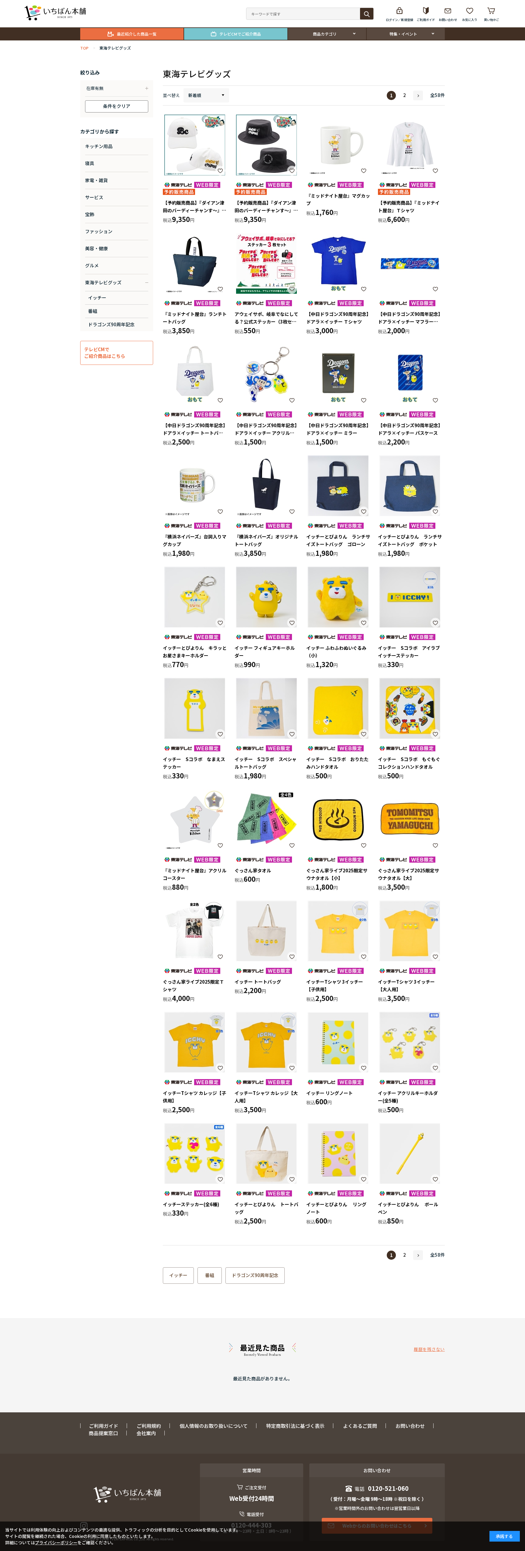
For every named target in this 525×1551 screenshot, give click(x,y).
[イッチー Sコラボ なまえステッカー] (195, 708)
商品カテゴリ (325, 34)
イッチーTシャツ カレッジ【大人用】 (266, 1097)
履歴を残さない (429, 1349)
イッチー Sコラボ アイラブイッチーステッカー (409, 652)
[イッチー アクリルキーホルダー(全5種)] (410, 1042)
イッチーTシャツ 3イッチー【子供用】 (334, 985)
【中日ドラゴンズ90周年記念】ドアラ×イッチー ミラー (337, 429)
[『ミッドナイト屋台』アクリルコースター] (195, 820)
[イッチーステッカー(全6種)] (195, 1154)
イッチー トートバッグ (258, 981)
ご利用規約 (149, 1425)
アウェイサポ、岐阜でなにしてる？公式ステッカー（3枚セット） (266, 318)
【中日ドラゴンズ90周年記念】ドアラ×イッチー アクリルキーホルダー (266, 429)
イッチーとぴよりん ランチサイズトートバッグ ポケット (410, 540)
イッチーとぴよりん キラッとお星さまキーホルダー (195, 652)
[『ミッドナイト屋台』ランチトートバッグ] (195, 263)
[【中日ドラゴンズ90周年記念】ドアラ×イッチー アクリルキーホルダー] (266, 375)
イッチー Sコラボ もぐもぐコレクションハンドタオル (409, 763)
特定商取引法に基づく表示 (295, 1425)
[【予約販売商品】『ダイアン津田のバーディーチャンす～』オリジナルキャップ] (195, 145)
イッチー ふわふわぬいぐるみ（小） (336, 652)
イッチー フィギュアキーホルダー (265, 652)
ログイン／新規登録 (399, 19)
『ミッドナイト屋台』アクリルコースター (194, 874)
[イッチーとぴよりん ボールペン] (410, 1154)
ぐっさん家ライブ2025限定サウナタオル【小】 (336, 874)
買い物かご (491, 19)
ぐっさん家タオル (253, 870)
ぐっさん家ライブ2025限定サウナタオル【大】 (408, 874)
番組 (209, 1275)
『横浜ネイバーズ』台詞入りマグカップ (194, 540)
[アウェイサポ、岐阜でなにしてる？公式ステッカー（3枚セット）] (266, 263)
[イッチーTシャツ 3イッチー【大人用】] (410, 931)
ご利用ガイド (426, 19)
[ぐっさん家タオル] (266, 820)
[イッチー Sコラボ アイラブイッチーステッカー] (410, 597)
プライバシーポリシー (56, 1542)
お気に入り (469, 19)
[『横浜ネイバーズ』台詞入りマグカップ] (195, 486)
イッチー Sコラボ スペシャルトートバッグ (266, 763)
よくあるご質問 (360, 1425)
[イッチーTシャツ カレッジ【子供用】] (195, 1042)
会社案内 (146, 1433)
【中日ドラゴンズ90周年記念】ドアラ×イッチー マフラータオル (409, 318)
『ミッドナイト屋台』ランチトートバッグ (195, 318)
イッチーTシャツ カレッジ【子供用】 (194, 1097)
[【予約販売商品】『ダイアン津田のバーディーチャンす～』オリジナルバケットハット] (266, 145)
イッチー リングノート (329, 1093)
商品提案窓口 (103, 1433)
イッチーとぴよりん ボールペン (408, 1208)
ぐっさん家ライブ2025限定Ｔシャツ (193, 985)
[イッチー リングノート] (338, 1042)
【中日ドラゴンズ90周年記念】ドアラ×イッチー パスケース (409, 429)
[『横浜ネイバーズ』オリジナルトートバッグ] (266, 486)
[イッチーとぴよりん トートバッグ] (266, 1154)
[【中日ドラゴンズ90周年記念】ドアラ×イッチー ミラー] (338, 375)
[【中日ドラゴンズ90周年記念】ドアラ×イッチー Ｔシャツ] (338, 263)
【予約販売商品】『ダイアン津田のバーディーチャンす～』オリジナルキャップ (194, 206)
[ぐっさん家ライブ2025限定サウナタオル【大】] (410, 820)
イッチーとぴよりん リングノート (336, 1208)
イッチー (178, 1275)
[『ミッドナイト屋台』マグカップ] (338, 145)
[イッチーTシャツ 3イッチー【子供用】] (338, 931)
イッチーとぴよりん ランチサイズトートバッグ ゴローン (338, 540)
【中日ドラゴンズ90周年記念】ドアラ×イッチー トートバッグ (194, 429)
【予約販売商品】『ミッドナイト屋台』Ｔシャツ (409, 206)
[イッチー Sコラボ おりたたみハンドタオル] (338, 708)
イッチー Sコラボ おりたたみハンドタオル (337, 763)
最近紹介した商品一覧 (136, 34)
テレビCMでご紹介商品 (240, 34)
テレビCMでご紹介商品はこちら (104, 352)
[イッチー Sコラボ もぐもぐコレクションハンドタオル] (410, 708)
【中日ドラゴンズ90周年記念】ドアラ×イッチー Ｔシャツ (337, 318)
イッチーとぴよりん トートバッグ (266, 1208)
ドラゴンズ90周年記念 (255, 1275)
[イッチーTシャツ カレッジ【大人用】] (266, 1042)
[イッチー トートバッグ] (266, 931)
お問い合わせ (448, 19)
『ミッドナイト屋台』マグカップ (338, 199)
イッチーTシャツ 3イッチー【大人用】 (406, 985)
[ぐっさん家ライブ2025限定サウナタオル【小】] (338, 820)
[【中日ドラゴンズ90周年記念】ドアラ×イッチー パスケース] (410, 375)
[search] (366, 14)
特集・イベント (403, 34)
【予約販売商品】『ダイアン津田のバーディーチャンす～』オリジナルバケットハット (266, 206)
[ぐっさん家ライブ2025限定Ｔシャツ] (195, 931)
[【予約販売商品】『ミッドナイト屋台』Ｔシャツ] (410, 145)
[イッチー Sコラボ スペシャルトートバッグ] (266, 708)
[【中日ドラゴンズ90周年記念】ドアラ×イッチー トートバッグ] (195, 375)
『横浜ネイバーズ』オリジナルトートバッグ (266, 540)
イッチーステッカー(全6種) (191, 1204)
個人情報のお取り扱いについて (214, 1425)
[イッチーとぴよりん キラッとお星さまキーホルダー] (195, 597)
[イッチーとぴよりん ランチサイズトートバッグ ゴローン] (338, 486)
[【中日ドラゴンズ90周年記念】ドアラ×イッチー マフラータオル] (410, 263)
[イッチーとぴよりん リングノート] (338, 1154)
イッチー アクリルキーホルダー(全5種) (408, 1097)
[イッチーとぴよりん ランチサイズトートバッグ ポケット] (410, 486)
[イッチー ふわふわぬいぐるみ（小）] (338, 597)
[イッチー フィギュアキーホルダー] (266, 597)
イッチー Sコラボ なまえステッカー (194, 763)
